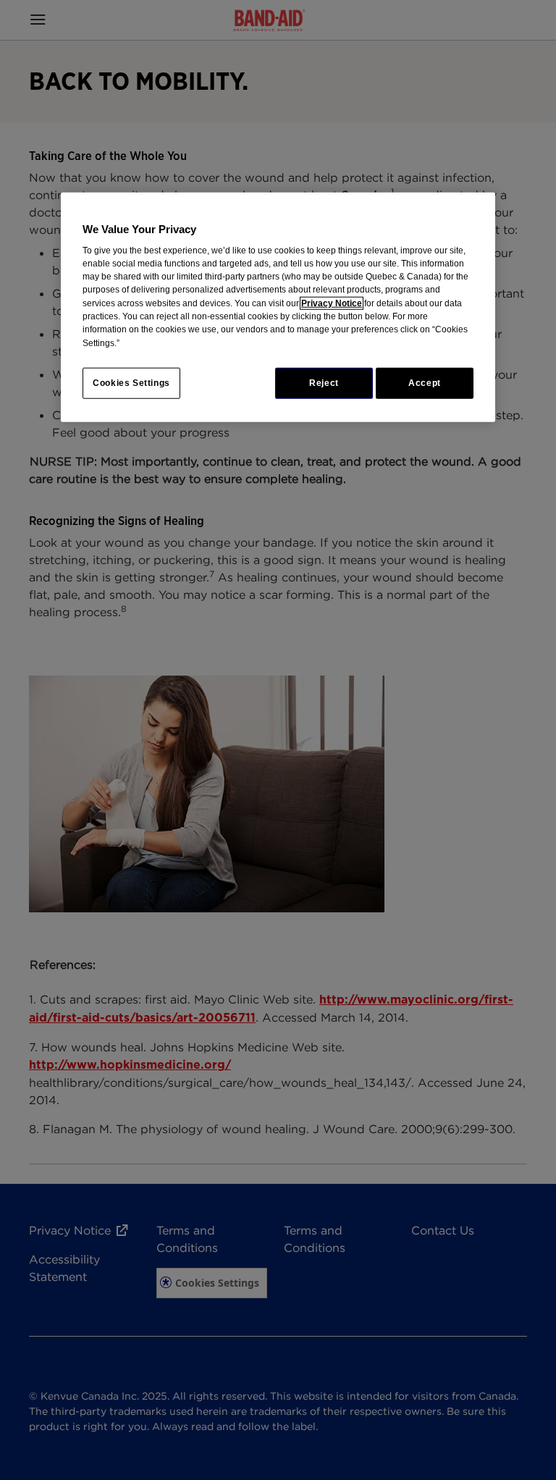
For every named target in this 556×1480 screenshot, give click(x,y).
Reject (324, 383)
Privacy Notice (331, 303)
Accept (424, 383)
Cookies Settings (131, 383)
